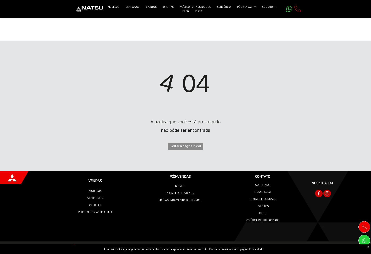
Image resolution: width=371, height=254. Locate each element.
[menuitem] (114, 6)
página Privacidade (251, 249)
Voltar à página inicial (185, 146)
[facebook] (318, 194)
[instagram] (327, 194)
